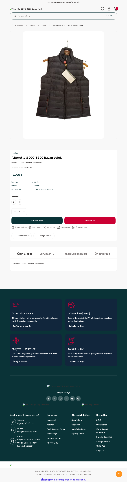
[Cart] (115, 9)
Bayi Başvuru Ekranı (56, 429)
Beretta (14, 153)
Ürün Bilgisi (24, 253)
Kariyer (50, 425)
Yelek (36, 182)
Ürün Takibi (101, 425)
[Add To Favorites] (19, 227)
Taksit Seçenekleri (75, 253)
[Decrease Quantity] (13, 211)
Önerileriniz (102, 253)
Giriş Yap (100, 446)
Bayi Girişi (52, 434)
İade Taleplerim (79, 429)
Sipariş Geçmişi (104, 437)
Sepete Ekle (37, 220)
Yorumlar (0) (47, 253)
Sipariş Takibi (78, 434)
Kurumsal (51, 420)
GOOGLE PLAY (54, 438)
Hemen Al (90, 220)
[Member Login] (109, 9)
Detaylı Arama (103, 441)
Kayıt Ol (100, 450)
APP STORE (52, 443)
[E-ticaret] (63, 479)
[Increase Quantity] (24, 211)
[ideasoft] (47, 479)
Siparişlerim (77, 420)
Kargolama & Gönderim (102, 431)
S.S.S (98, 420)
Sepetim (76, 425)
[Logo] (53, 9)
